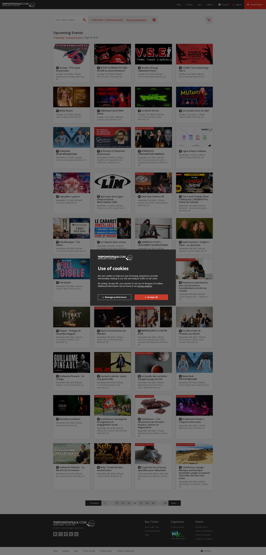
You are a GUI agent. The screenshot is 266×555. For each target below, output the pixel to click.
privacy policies (145, 286)
